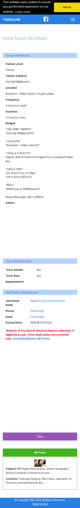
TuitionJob (11, 19)
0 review (59, 301)
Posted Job (45, 301)
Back (40, 436)
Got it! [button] (67, 7)
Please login (37, 311)
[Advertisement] (40, 230)
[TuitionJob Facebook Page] (40, 19)
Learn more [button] (22, 11)
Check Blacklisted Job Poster (31, 338)
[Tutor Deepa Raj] (40, 463)
